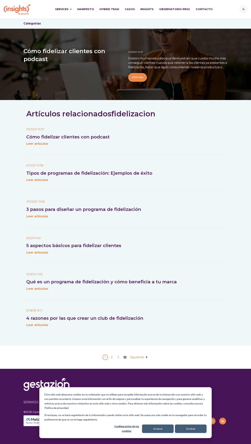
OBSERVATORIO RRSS (174, 9)
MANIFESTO (85, 9)
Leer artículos (37, 143)
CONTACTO (204, 9)
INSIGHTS (147, 9)
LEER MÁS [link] (137, 77)
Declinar (191, 428)
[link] (17, 9)
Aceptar (158, 428)
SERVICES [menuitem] (31, 402)
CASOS (130, 9)
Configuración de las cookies (126, 428)
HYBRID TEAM (109, 9)
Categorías (32, 23)
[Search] (243, 9)
